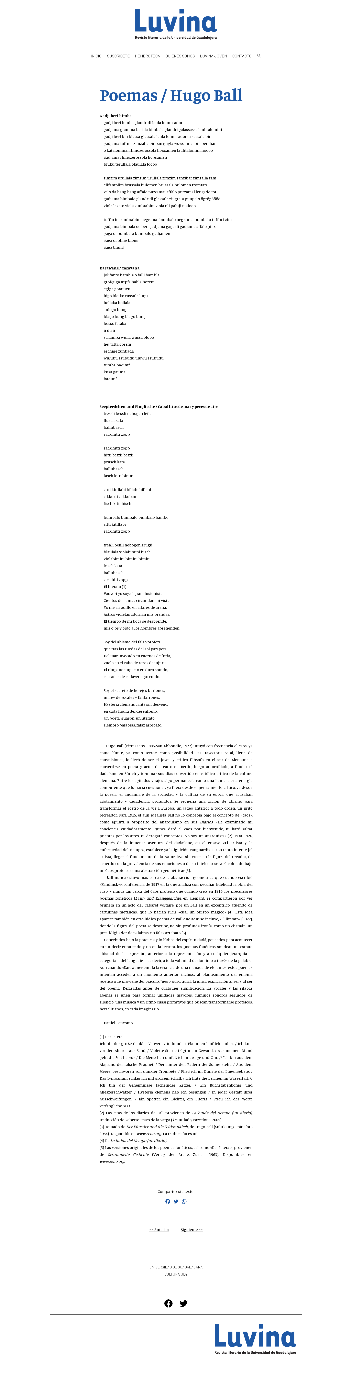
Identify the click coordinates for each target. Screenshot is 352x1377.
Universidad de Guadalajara (176, 1267)
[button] (259, 56)
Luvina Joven (213, 55)
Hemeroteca (147, 55)
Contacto (242, 55)
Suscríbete (118, 55)
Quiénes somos (180, 55)
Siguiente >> (192, 1229)
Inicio (96, 55)
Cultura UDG (176, 1274)
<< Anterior (159, 1229)
